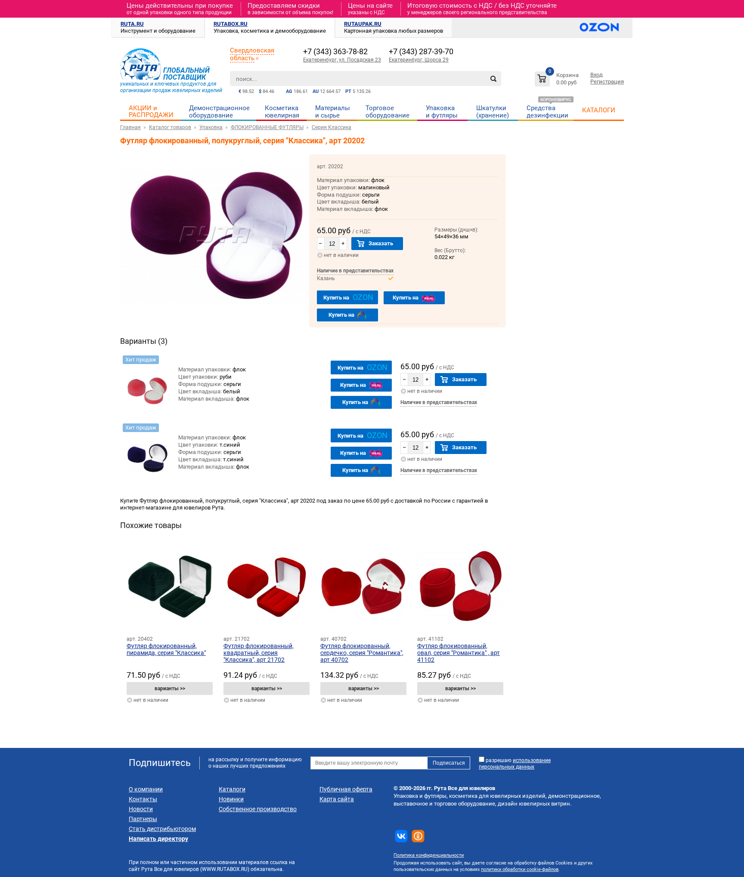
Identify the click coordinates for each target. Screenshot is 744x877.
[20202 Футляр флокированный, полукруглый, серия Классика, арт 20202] (214, 314)
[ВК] (401, 836)
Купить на (348, 297)
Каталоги (232, 789)
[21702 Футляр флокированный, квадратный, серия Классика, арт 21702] (266, 586)
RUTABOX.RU (231, 24)
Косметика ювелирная (282, 111)
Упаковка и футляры (442, 111)
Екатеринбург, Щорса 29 (419, 60)
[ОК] (418, 836)
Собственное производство (258, 809)
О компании (146, 789)
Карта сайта (336, 799)
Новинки (231, 799)
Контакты (143, 799)
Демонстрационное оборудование (219, 111)
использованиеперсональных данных (515, 763)
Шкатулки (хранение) (492, 111)
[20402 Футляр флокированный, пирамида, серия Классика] (170, 586)
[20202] (147, 384)
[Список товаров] (557, 80)
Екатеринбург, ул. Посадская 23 (342, 60)
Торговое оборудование (387, 111)
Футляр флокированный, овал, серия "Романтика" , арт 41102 (458, 652)
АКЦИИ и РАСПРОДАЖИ (151, 111)
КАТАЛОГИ (598, 110)
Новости (141, 809)
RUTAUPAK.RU (362, 24)
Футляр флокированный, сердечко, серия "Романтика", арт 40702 (361, 652)
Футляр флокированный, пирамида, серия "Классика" (166, 649)
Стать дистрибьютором (162, 828)
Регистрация (607, 81)
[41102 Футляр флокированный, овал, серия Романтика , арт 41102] (460, 586)
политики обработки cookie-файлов (519, 869)
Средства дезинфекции (547, 111)
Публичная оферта (345, 789)
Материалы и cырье (332, 111)
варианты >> (170, 689)
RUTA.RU (132, 24)
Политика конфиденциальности (429, 855)
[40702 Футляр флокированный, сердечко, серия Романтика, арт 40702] (363, 586)
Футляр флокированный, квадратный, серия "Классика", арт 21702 (258, 652)
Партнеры (143, 818)
